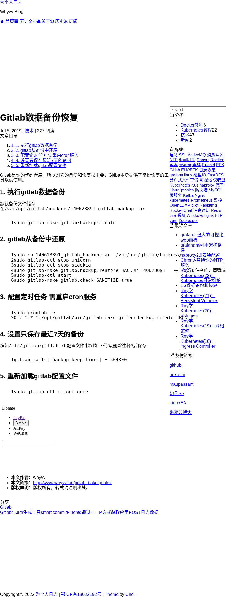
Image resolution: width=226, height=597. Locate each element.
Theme (111, 594)
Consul (203, 159)
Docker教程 (192, 125)
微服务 (176, 195)
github (176, 365)
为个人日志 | (48, 594)
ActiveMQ (197, 154)
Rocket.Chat (181, 210)
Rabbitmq (208, 205)
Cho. (129, 594)
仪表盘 (219, 179)
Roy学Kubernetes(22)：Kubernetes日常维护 (201, 275)
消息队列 (215, 154)
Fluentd (208, 164)
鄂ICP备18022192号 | (82, 594)
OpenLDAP (180, 205)
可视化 (206, 179)
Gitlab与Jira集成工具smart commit (33, 512)
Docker (217, 159)
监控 (218, 200)
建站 (174, 154)
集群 (196, 164)
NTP (174, 159)
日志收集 (207, 170)
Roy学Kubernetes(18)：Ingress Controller (198, 341)
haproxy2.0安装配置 (200, 255)
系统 (181, 215)
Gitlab (6, 507)
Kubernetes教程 (196, 130)
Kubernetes (180, 185)
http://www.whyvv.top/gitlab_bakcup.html (72, 482)
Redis (216, 210)
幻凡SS (177, 393)
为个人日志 (11, 2)
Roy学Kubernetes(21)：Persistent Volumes (199, 295)
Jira (173, 215)
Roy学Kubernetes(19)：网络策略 (202, 326)
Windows (195, 215)
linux (188, 174)
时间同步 (187, 159)
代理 (219, 185)
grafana (176, 174)
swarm (185, 164)
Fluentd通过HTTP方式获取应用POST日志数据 (112, 512)
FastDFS (215, 174)
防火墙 (201, 190)
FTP (219, 215)
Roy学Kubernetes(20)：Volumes (198, 310)
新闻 (185, 140)
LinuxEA (178, 403)
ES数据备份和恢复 (199, 285)
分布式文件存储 (184, 179)
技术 (29, 130)
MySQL (216, 190)
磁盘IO (199, 174)
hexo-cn (177, 374)
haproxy (207, 185)
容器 (174, 164)
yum (173, 220)
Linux (174, 190)
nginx (209, 215)
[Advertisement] (113, 65)
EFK (220, 164)
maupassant (181, 384)
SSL (183, 154)
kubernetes (180, 200)
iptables (187, 190)
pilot (194, 205)
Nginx (200, 195)
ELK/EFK (189, 170)
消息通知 (201, 210)
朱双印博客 (181, 412)
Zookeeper (188, 220)
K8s (194, 185)
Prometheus (202, 200)
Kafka (188, 195)
